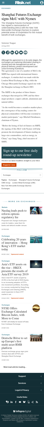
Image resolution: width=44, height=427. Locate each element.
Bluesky (24, 402)
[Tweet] (3, 52)
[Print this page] (25, 52)
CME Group (6, 183)
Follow (22, 170)
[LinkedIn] (12, 52)
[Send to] (21, 52)
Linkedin (11, 402)
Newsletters (20, 402)
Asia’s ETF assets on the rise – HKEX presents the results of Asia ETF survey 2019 (15, 269)
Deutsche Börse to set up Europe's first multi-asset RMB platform (14, 343)
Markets (4, 207)
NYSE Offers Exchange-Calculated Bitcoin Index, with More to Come (14, 313)
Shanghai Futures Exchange (29, 180)
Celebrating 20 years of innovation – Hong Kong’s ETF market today (14, 244)
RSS (36, 402)
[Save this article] (17, 52)
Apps (28, 402)
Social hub (32, 402)
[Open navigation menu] (2, 2)
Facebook (15, 402)
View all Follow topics (7, 402)
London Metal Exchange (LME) (23, 183)
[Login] (41, 2)
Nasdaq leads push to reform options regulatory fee (14, 214)
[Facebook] (8, 52)
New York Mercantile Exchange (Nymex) (16, 186)
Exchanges (6, 8)
